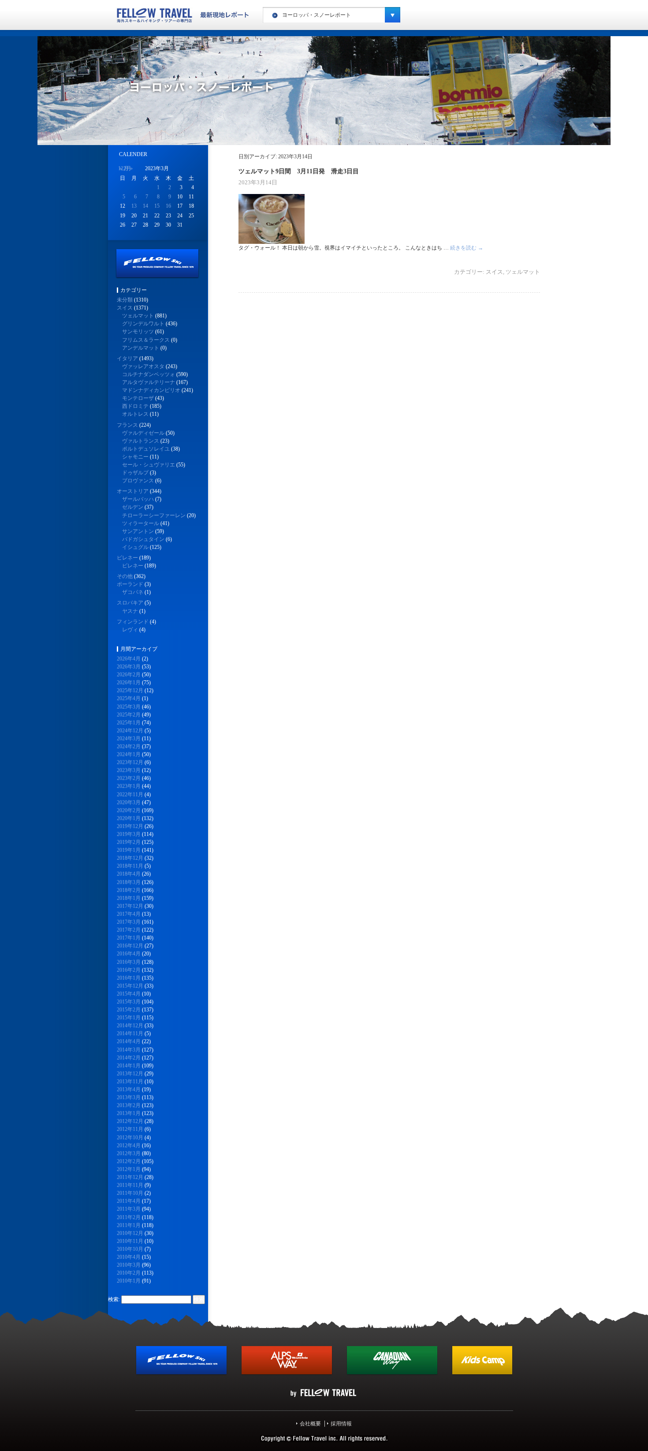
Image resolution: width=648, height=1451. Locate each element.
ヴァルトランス (140, 441)
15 (157, 206)
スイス (494, 272)
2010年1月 (129, 1281)
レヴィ (130, 630)
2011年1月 (129, 1225)
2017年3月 (129, 922)
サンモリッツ (138, 331)
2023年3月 (129, 770)
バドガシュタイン (143, 539)
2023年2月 (129, 778)
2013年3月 (129, 1097)
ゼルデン (132, 507)
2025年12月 (130, 690)
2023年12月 (130, 762)
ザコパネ (132, 592)
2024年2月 (129, 746)
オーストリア (133, 491)
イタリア (127, 358)
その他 (125, 576)
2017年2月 (129, 930)
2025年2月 (129, 715)
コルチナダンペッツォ (148, 374)
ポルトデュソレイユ (146, 449)
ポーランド (130, 584)
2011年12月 (130, 1177)
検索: (114, 1299)
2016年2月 (129, 970)
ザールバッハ (138, 499)
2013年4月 (129, 1089)
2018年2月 (129, 890)
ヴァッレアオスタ (143, 366)
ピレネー (127, 558)
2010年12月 (130, 1233)
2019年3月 (129, 834)
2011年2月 (129, 1217)
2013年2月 (129, 1105)
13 (134, 206)
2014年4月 (129, 1041)
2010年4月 (129, 1257)
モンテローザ (138, 398)
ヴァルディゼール (143, 433)
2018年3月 (129, 882)
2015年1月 (129, 1018)
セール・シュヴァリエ (148, 465)
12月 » (125, 168)
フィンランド (133, 622)
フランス (127, 425)
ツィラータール (140, 523)
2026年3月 (129, 667)
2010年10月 (130, 1249)
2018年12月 (130, 858)
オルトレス (135, 414)
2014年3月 (129, 1050)
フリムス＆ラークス (146, 340)
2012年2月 (129, 1161)
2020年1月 (129, 818)
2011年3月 (129, 1209)
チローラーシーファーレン (154, 515)
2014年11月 (130, 1033)
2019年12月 (130, 826)
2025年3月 (129, 707)
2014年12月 (130, 1025)
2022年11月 (130, 794)
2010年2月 (129, 1273)
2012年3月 (129, 1153)
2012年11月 (130, 1129)
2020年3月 (129, 802)
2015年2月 (129, 1010)
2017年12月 (130, 906)
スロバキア (130, 603)
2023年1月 (129, 786)
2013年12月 (130, 1074)
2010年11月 (130, 1241)
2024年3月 (129, 738)
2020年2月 (129, 810)
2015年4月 (129, 994)
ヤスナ (130, 611)
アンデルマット (140, 348)
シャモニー (135, 457)
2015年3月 (129, 1002)
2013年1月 (129, 1113)
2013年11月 (130, 1081)
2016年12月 (130, 946)
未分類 (125, 300)
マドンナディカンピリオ (151, 390)
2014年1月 (129, 1066)
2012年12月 (130, 1121)
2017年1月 (129, 938)
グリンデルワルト (143, 324)
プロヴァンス (138, 480)
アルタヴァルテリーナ (148, 382)
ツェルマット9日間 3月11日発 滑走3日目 (298, 171)
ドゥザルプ (135, 473)
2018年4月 (129, 874)
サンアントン (138, 531)
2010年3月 (129, 1265)
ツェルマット (523, 272)
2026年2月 (129, 674)
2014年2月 (129, 1058)
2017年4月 (129, 914)
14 (145, 206)
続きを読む (466, 248)
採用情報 (341, 1424)
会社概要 (310, 1424)
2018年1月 (129, 898)
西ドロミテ (135, 406)
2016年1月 (129, 978)
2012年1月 (129, 1169)
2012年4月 (129, 1145)
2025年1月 (129, 723)
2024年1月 (129, 754)
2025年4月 (129, 698)
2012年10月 (130, 1137)
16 (168, 206)
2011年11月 (130, 1185)
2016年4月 (129, 954)
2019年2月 (129, 842)
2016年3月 (129, 962)
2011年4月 (129, 1201)
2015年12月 (130, 986)
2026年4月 (129, 659)
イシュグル (135, 547)
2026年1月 (129, 682)
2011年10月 (130, 1193)
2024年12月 (130, 730)
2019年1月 (129, 850)
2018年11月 (130, 866)
